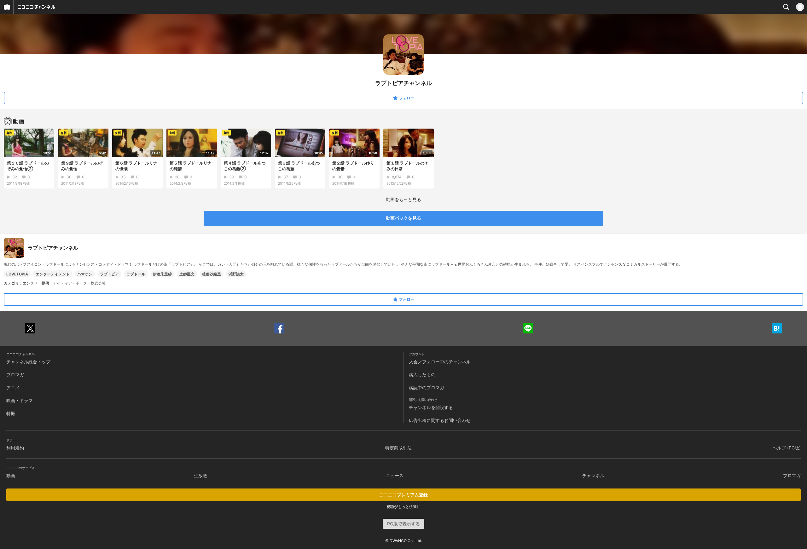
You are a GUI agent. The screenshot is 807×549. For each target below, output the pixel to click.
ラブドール (135, 274)
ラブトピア (109, 274)
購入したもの (422, 374)
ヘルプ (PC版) (787, 447)
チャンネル (593, 475)
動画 (10, 475)
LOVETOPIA (17, 274)
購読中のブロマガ (426, 387)
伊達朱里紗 (162, 274)
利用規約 (15, 447)
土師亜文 (186, 274)
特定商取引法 (398, 447)
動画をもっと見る (403, 199)
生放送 (200, 475)
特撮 (10, 413)
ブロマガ (15, 374)
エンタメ (30, 283)
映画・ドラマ (19, 400)
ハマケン (84, 274)
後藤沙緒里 (211, 274)
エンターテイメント (53, 274)
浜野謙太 (236, 274)
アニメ (13, 387)
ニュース (395, 475)
